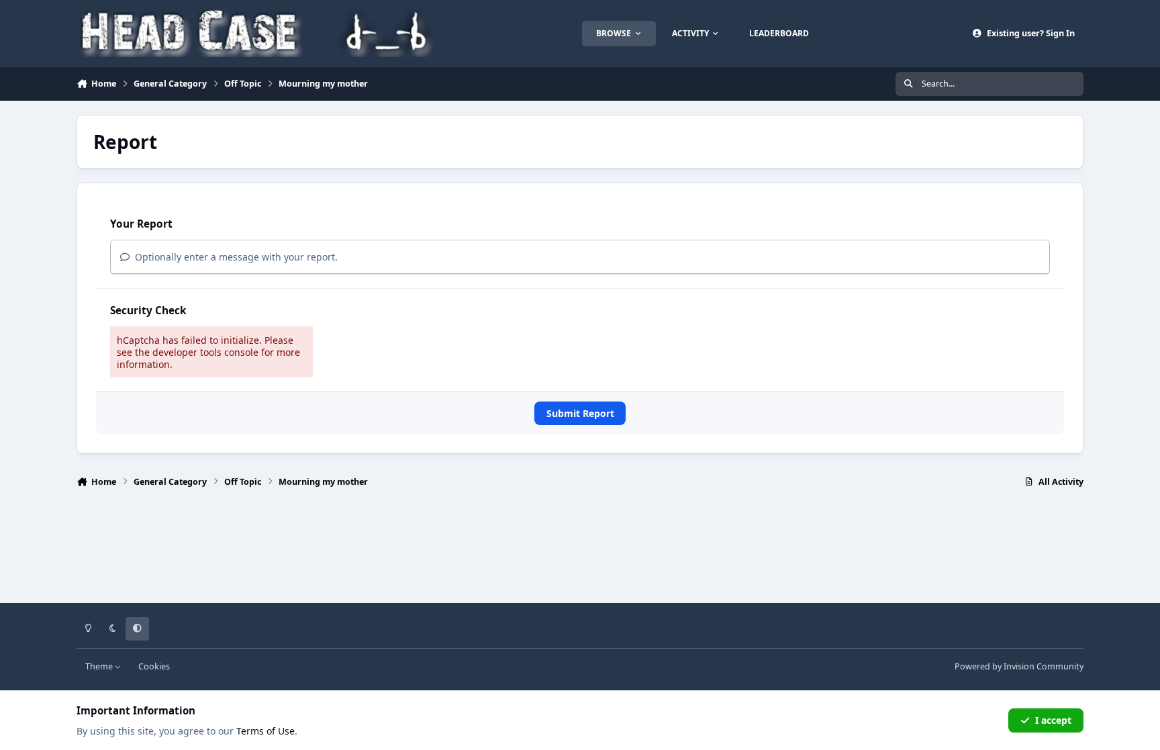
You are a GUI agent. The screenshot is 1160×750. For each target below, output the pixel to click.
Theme (100, 666)
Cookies (154, 666)
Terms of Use (265, 730)
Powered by (1019, 666)
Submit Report (580, 413)
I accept (1053, 720)
